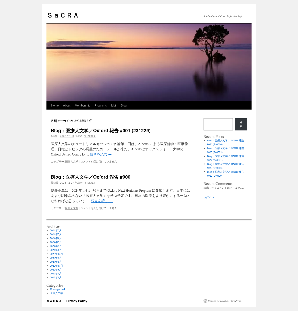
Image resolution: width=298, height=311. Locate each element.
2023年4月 (56, 257)
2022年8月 (56, 269)
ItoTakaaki (90, 136)
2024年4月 (56, 238)
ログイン (209, 197)
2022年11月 (56, 265)
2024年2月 (56, 246)
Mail (113, 105)
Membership (82, 105)
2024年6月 (56, 230)
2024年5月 (56, 234)
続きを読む (101, 154)
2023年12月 (56, 253)
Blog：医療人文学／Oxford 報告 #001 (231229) (101, 130)
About (66, 105)
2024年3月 (56, 242)
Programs (101, 105)
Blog (124, 105)
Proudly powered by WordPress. (225, 301)
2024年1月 (56, 250)
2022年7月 (56, 273)
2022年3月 (56, 277)
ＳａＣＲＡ (62, 14)
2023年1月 (56, 261)
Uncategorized (57, 289)
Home (55, 105)
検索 (241, 124)
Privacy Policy (76, 301)
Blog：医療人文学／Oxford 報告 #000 (90, 176)
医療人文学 (71, 161)
